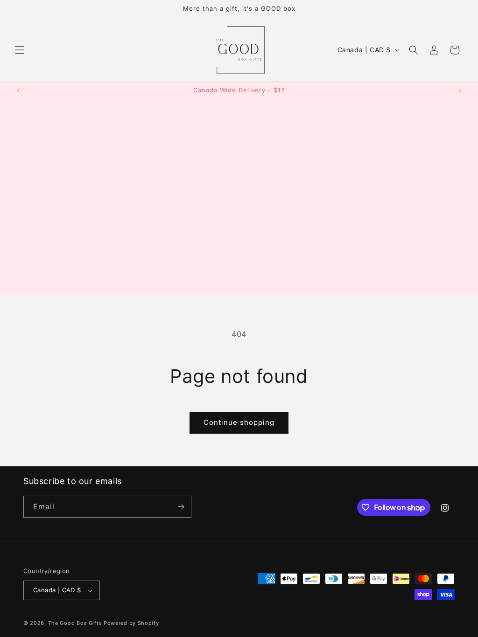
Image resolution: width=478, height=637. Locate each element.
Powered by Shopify (131, 623)
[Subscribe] (180, 507)
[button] (19, 50)
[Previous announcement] (18, 90)
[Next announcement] (460, 90)
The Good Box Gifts (75, 623)
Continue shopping (239, 422)
